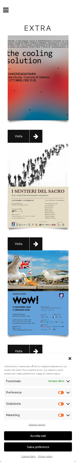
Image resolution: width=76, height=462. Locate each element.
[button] (70, 358)
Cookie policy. (53, 373)
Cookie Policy (28, 456)
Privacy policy (45, 456)
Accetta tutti (38, 436)
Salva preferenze (38, 447)
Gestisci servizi (37, 424)
